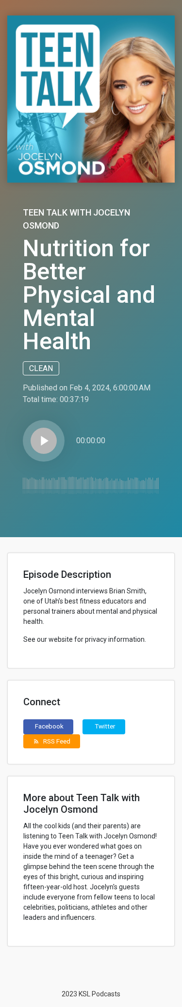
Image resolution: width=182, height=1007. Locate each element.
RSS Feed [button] (51, 741)
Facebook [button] (49, 726)
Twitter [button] (105, 726)
